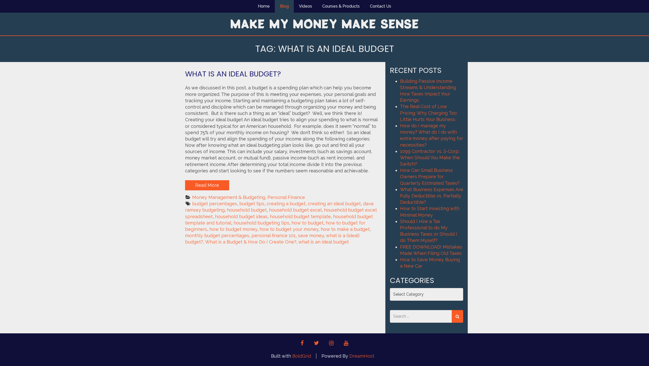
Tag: (324, 48)
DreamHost (361, 356)
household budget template (300, 216)
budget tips (251, 203)
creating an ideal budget (334, 203)
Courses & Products (341, 6)
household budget (247, 210)
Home (264, 6)
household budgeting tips (261, 223)
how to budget (307, 223)
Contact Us (380, 6)
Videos (305, 6)
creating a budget (286, 203)
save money (311, 235)
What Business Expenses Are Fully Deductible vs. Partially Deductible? (431, 196)
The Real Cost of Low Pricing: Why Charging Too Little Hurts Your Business (428, 113)
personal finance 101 (273, 235)
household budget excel (295, 210)
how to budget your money (289, 229)
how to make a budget (345, 229)
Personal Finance (286, 197)
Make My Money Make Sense (324, 23)
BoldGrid (301, 356)
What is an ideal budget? (233, 74)
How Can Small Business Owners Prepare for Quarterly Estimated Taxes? (429, 177)
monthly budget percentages (217, 235)
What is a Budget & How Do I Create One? (250, 242)
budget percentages (214, 203)
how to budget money (233, 229)
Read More (207, 185)
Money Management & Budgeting (228, 197)
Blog (284, 6)
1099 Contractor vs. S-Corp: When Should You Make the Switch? (430, 158)
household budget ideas (241, 216)
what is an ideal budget (323, 242)
